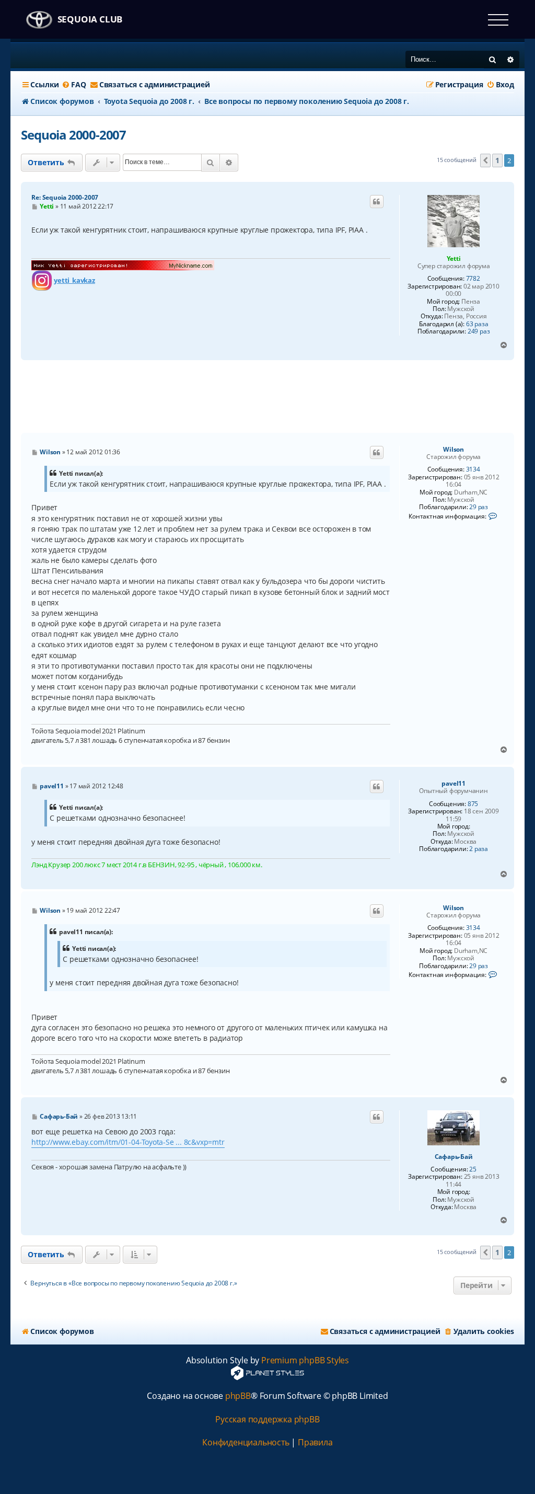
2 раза (478, 849)
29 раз (478, 507)
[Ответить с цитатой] (376, 202)
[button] (485, 160)
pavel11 (453, 783)
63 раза (477, 324)
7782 (473, 278)
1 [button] (497, 160)
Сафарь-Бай (454, 1156)
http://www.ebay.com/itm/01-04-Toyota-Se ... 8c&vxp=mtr (127, 1142)
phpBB (238, 1395)
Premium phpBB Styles (305, 1360)
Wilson (453, 449)
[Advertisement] (267, 396)
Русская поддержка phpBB (267, 1419)
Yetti (454, 258)
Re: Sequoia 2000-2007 (64, 197)
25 (472, 1169)
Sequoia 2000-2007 (73, 134)
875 (473, 804)
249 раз (479, 331)
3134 (473, 469)
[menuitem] (74, 84)
